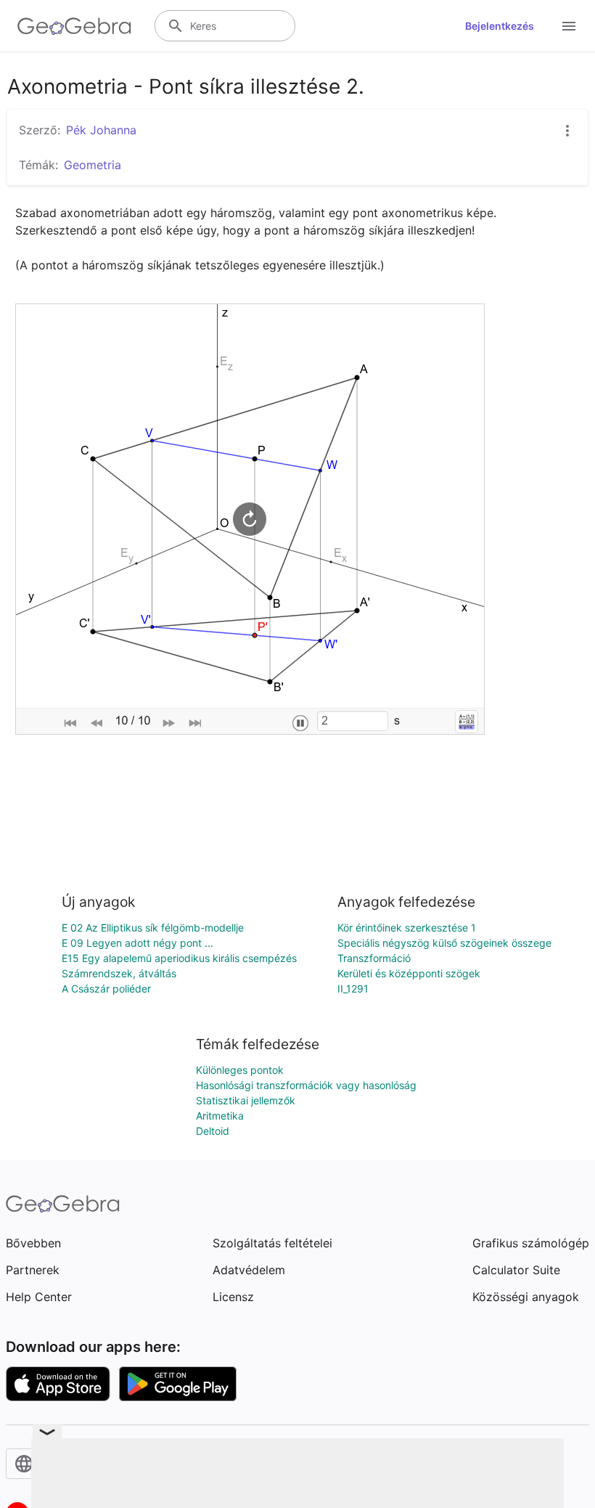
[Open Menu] (569, 26)
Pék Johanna (101, 130)
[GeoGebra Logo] (74, 26)
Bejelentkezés (499, 26)
